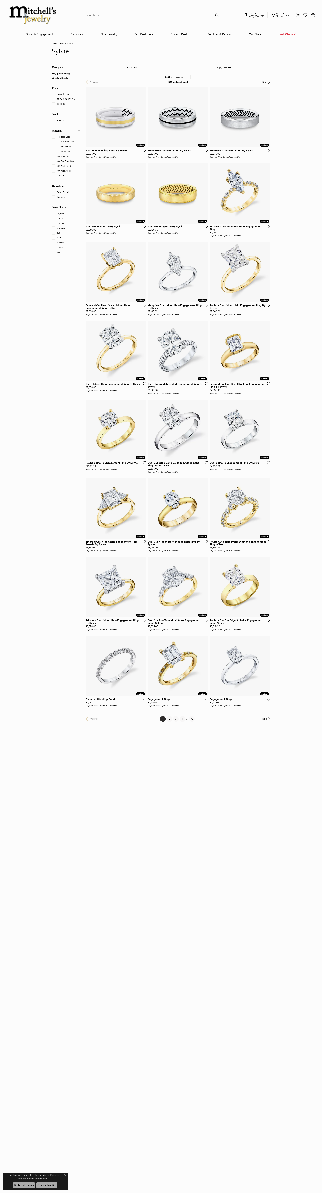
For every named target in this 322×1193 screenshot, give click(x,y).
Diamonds (76, 34)
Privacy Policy (49, 1175)
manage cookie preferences (32, 1178)
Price (55, 88)
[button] (298, 15)
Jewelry (63, 43)
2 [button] (169, 718)
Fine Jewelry (109, 34)
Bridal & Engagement (39, 34)
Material (57, 130)
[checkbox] (61, 94)
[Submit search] (217, 15)
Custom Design (180, 34)
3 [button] (176, 718)
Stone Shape (59, 207)
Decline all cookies (24, 1185)
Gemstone (58, 186)
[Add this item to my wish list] (143, 150)
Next (264, 82)
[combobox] (148, 15)
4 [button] (182, 718)
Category (57, 67)
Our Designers (144, 34)
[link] (256, 15)
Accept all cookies (46, 1185)
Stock (55, 114)
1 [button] (164, 718)
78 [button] (192, 718)
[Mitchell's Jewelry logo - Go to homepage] (32, 15)
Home (54, 43)
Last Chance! (287, 34)
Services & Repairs (219, 34)
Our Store (255, 34)
